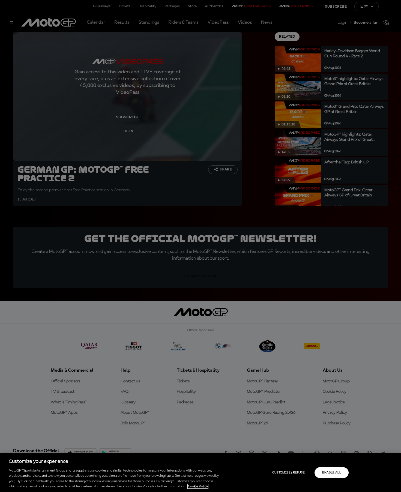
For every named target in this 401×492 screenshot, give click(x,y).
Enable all (331, 472)
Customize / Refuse (288, 472)
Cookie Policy (198, 486)
